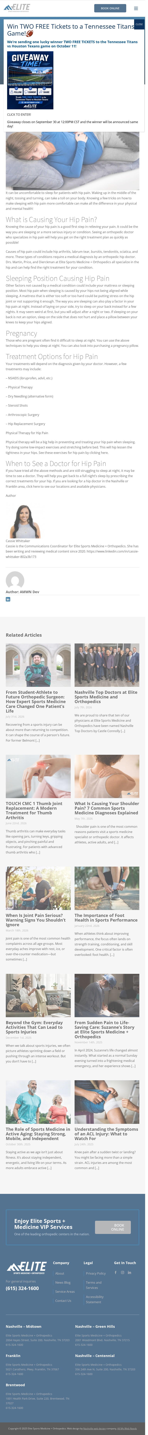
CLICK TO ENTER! (19, 114)
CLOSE (139, 24)
